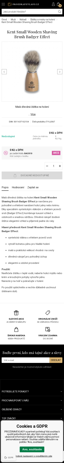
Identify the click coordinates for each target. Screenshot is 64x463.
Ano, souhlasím (32, 449)
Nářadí (23, 19)
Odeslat (56, 360)
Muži (13, 19)
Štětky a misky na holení (42, 19)
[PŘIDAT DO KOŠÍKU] (32, 175)
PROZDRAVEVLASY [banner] (23, 4)
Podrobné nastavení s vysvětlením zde (32, 456)
